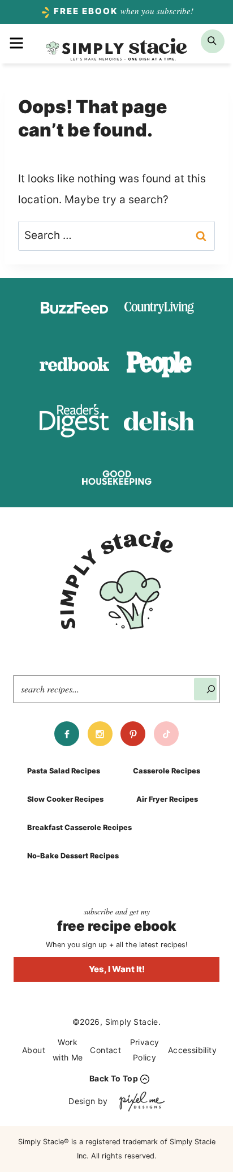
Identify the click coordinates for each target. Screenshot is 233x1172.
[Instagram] (100, 733)
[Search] (205, 689)
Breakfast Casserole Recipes (79, 827)
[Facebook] (66, 733)
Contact (105, 1050)
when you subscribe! (123, 10)
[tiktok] (166, 733)
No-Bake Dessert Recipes (73, 856)
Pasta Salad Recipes (63, 771)
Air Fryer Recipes (167, 799)
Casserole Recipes (166, 771)
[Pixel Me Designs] (139, 1101)
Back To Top (113, 1078)
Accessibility (192, 1050)
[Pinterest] (132, 733)
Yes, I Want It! (117, 969)
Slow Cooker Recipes (65, 799)
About (33, 1050)
